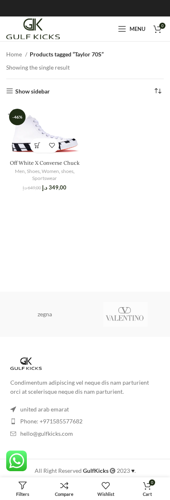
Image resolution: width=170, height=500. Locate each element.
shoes (67, 171)
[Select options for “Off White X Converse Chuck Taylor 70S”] (37, 145)
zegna (45, 314)
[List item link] (85, 421)
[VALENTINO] (125, 314)
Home (14, 54)
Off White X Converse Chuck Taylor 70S (45, 165)
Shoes (33, 171)
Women (50, 171)
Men (20, 171)
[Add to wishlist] (52, 145)
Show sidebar (32, 91)
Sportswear (44, 178)
